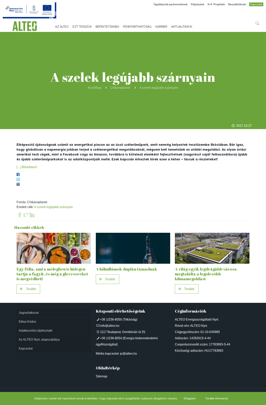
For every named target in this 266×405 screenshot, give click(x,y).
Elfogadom (190, 398)
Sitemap (101, 376)
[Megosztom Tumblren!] (18, 184)
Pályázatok (197, 4)
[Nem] (261, 399)
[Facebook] (20, 215)
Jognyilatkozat (29, 312)
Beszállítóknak (237, 4)
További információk (216, 398)
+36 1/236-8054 (111, 338)
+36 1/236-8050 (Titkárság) (118, 319)
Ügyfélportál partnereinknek (170, 4)
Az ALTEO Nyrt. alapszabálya (39, 339)
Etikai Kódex (27, 321)
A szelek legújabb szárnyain (158, 87)
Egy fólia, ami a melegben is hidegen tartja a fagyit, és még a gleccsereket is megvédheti (52, 273)
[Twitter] (26, 215)
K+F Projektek (216, 4)
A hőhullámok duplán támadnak (126, 269)
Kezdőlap (94, 87)
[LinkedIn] (32, 215)
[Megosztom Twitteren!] (18, 179)
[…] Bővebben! (27, 167)
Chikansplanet (120, 87)
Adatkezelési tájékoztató (35, 330)
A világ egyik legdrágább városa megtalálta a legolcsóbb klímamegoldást (206, 273)
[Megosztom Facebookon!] (18, 175)
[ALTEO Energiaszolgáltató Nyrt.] (24, 26)
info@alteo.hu (109, 325)
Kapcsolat (256, 4)
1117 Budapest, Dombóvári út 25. (123, 332)
